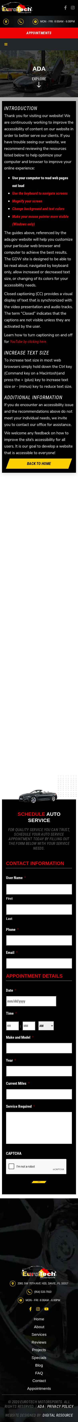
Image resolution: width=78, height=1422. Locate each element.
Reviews (39, 1342)
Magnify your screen (27, 200)
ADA (41, 1406)
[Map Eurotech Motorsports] (39, 1228)
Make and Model (20, 1037)
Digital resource (58, 1415)
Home (39, 1319)
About (39, 1327)
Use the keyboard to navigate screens (40, 193)
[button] (6, 44)
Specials (39, 1358)
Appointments (39, 1388)
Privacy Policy (60, 1406)
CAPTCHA (13, 1153)
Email (12, 952)
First (9, 898)
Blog (39, 1365)
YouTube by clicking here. (28, 341)
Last (9, 918)
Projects (39, 1350)
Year (11, 1060)
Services (39, 1334)
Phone (12, 929)
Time (11, 1013)
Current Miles (18, 1083)
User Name (16, 877)
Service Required (20, 1106)
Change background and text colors (38, 208)
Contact (39, 1381)
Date (11, 990)
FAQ (39, 1373)
